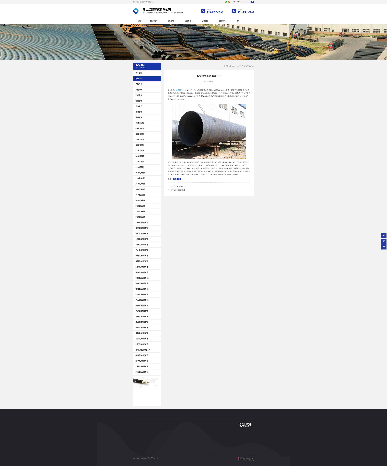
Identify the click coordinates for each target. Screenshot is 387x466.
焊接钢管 (179, 90)
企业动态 (139, 73)
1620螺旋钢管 (140, 195)
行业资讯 (201, 447)
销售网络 (139, 90)
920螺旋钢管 (140, 167)
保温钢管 (170, 21)
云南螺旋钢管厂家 (142, 294)
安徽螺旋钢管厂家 (142, 267)
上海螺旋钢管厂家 (142, 366)
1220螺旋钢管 (140, 184)
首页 (139, 21)
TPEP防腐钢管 (153, 441)
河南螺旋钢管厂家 (142, 272)
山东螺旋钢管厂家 (142, 222)
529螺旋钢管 (140, 145)
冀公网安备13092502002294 (246, 458)
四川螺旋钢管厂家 (142, 256)
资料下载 (168, 450)
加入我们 (185, 450)
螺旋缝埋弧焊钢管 (154, 447)
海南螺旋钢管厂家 (142, 355)
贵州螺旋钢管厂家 (142, 305)
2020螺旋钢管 (140, 206)
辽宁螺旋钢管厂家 (142, 361)
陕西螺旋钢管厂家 (142, 261)
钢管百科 (222, 21)
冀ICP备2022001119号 (244, 460)
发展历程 (185, 447)
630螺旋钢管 (140, 150)
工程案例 (139, 95)
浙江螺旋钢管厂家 (142, 233)
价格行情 (139, 84)
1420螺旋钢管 (140, 189)
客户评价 (168, 447)
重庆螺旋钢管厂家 (142, 339)
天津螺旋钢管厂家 (142, 244)
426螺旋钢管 (140, 139)
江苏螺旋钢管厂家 (142, 228)
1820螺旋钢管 (140, 200)
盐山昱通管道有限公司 (154, 458)
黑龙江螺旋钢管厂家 (143, 350)
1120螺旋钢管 (140, 178)
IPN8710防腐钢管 (154, 450)
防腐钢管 (188, 21)
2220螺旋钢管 (140, 211)
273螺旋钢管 (140, 128)
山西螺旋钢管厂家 (142, 239)
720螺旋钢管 (140, 156)
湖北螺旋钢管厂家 (142, 289)
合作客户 (168, 444)
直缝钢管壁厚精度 (179, 190)
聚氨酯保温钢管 (154, 444)
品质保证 (168, 453)
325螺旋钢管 (140, 134)
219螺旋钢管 (140, 123)
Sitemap (252, 460)
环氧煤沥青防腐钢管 (155, 456)
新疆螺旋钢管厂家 (142, 322)
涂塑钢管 (205, 21)
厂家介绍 (185, 438)
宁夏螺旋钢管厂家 (142, 278)
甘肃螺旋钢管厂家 (142, 283)
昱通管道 (168, 438)
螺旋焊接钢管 (153, 438)
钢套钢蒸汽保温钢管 (155, 453)
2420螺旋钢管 (140, 217)
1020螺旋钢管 (140, 173)
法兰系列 (135, 453)
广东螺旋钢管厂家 (142, 372)
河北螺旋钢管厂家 (142, 250)
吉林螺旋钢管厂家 (142, 327)
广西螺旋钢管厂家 (142, 300)
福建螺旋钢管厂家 (142, 333)
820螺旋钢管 (140, 162)
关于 (238, 21)
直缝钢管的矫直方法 (180, 186)
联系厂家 (185, 444)
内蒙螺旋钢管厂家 (142, 344)
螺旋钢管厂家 (136, 456)
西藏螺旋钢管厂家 (142, 311)
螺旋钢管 (153, 21)
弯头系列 (135, 450)
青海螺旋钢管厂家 (142, 316)
